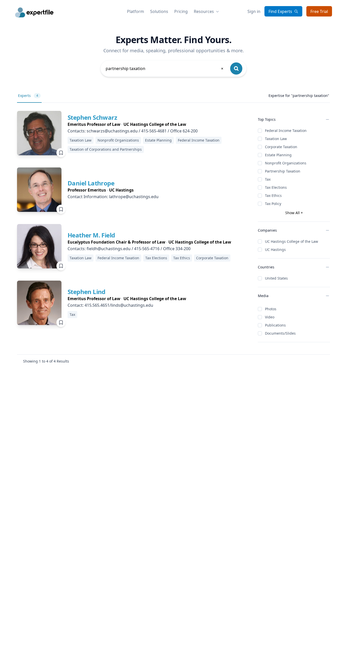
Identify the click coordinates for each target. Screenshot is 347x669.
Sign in (253, 11)
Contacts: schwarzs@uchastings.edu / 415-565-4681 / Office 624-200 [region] (133, 131)
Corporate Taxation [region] (212, 257)
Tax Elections (276, 187)
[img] (39, 133)
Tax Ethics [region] (181, 257)
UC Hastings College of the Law (291, 241)
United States (276, 278)
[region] (159, 124)
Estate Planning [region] (158, 140)
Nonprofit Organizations (285, 163)
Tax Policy (273, 203)
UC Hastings (275, 249)
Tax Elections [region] (156, 257)
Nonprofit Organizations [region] (118, 140)
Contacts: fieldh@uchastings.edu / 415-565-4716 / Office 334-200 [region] (129, 248)
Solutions (159, 11)
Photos (270, 308)
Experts (28, 95)
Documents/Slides (280, 333)
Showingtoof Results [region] (46, 361)
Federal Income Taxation (286, 130)
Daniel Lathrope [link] (91, 183)
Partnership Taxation (282, 171)
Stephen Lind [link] (86, 291)
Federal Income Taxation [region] (198, 140)
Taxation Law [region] (80, 140)
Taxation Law (276, 138)
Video (269, 317)
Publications (275, 325)
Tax (268, 179)
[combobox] (165, 68)
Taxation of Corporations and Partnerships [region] (106, 149)
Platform (135, 11)
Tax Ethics (273, 195)
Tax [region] (72, 314)
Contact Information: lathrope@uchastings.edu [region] (113, 196)
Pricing (181, 11)
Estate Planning (278, 154)
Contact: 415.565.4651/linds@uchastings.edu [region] (110, 305)
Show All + (294, 212)
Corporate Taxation (281, 146)
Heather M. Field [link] (91, 235)
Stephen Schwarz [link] (92, 117)
